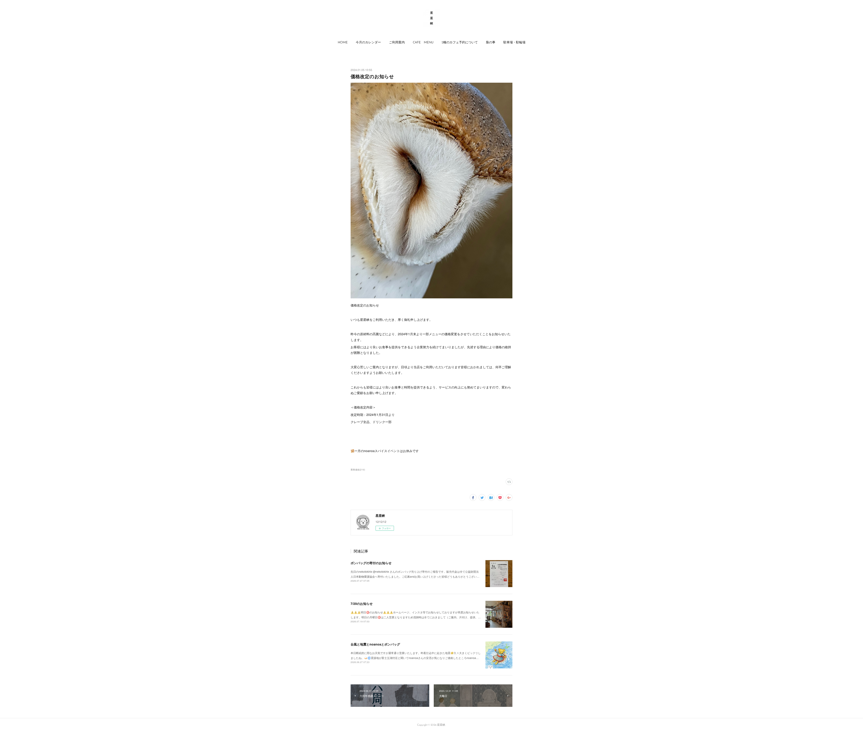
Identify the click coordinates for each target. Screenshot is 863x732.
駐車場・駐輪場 (514, 42)
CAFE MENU (423, 42)
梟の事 (490, 42)
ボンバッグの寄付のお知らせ (371, 563)
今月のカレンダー (368, 42)
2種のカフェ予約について (460, 42)
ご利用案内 (397, 42)
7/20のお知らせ (362, 603)
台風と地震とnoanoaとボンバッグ (375, 644)
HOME (343, 42)
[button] (343, 42)
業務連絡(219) (358, 469)
